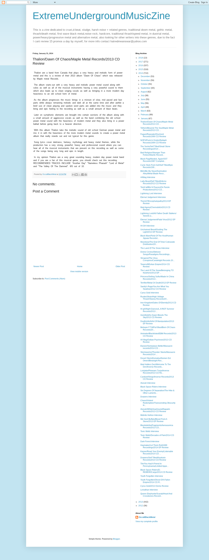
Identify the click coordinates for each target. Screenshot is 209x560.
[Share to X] (79, 174)
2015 (141, 69)
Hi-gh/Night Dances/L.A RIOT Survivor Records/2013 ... (157, 310)
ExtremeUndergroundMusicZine (101, 15)
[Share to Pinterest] (85, 174)
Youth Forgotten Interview (151, 476)
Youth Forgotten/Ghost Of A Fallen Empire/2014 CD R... (155, 481)
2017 (141, 62)
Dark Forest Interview (149, 441)
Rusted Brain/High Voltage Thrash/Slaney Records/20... (154, 298)
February (145, 114)
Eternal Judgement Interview (153, 197)
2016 (141, 65)
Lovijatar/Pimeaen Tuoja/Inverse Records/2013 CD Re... (154, 371)
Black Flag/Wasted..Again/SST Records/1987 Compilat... (153, 160)
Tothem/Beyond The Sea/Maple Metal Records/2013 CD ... (157, 129)
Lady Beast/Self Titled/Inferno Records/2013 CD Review (153, 182)
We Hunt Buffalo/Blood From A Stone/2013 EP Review (153, 420)
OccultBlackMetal (147, 517)
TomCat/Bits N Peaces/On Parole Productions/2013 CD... (155, 188)
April (143, 107)
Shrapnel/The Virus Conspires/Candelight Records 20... (157, 259)
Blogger (116, 539)
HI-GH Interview (147, 226)
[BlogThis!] (76, 174)
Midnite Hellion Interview (151, 415)
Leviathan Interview (149, 490)
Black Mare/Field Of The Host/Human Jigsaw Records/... (156, 237)
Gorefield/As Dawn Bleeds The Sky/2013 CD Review (154, 316)
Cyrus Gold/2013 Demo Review (154, 486)
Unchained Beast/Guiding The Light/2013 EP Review (153, 230)
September (146, 88)
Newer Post (38, 266)
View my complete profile (147, 521)
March (144, 111)
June (143, 99)
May (143, 103)
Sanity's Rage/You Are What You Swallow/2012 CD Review (154, 287)
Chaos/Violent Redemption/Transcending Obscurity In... (157, 402)
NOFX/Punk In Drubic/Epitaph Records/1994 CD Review (153, 141)
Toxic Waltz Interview (149, 431)
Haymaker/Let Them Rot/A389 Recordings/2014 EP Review (154, 446)
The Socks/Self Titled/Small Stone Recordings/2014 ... (155, 147)
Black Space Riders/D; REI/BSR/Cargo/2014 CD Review (156, 471)
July (143, 95)
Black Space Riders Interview (153, 387)
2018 (141, 58)
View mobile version (79, 271)
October (144, 84)
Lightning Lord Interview (151, 193)
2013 (141, 502)
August (144, 92)
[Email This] (73, 174)
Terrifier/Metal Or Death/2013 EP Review (158, 283)
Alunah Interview (147, 383)
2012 (141, 505)
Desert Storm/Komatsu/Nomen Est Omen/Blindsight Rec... (155, 359)
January (144, 118)
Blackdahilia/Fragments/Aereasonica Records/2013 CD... (156, 426)
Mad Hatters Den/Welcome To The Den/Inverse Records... (155, 365)
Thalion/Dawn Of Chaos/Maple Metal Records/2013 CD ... (156, 123)
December (146, 76)
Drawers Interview (148, 397)
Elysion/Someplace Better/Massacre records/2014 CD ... (156, 347)
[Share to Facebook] (82, 174)
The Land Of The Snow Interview (154, 248)
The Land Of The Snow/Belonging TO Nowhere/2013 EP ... (157, 271)
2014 (141, 73)
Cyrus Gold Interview (149, 293)
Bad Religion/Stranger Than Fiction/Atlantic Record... (152, 154)
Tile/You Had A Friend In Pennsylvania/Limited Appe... (154, 465)
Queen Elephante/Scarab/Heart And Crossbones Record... (156, 495)
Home (79, 266)
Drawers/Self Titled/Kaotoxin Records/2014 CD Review (153, 458)
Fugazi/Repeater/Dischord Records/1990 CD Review (153, 135)
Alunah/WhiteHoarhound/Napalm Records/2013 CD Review (155, 410)
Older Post (120, 266)
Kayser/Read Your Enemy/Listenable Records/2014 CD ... (156, 452)
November (146, 80)
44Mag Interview (147, 177)
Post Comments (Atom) (55, 279)
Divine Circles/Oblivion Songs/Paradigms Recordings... (155, 253)
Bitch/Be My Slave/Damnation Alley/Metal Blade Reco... (153, 172)
